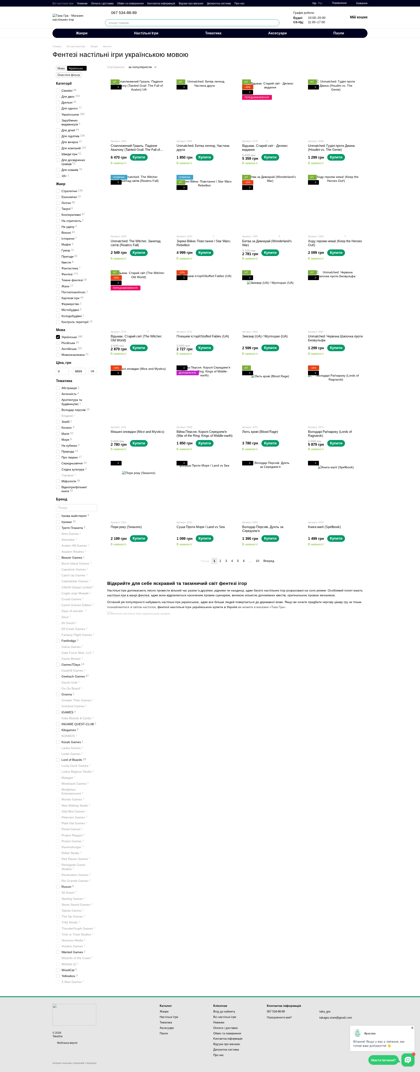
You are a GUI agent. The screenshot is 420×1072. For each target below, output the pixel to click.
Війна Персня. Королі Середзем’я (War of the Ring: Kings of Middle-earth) (205, 433)
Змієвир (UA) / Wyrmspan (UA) (265, 336)
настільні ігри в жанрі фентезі (128, 595)
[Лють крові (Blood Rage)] (270, 393)
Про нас (239, 3)
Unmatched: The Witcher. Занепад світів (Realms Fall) (136, 243)
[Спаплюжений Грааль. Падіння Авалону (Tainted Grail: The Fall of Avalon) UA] (139, 107)
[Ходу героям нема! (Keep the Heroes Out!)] (336, 203)
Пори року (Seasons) (126, 527)
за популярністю (140, 67)
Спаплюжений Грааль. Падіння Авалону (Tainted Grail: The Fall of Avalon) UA (135, 149)
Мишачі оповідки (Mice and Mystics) (137, 431)
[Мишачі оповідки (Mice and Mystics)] (139, 393)
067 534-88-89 (124, 13)
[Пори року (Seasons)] (139, 489)
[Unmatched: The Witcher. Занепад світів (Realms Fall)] (139, 203)
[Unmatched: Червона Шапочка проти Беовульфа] (336, 298)
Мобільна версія (66, 1042)
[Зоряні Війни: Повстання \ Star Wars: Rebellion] (205, 203)
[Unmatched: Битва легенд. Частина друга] (205, 107)
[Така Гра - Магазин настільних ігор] (74, 1014)
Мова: (61, 68)
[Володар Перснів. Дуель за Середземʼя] (270, 489)
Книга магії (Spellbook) (324, 527)
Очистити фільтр (69, 75)
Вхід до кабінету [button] (224, 1011)
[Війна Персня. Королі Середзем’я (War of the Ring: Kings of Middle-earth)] (205, 393)
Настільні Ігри (146, 33)
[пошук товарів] (275, 22)
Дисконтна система (219, 3)
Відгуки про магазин (191, 3)
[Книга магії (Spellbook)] (336, 489)
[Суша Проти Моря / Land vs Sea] (205, 489)
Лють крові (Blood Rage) (260, 431)
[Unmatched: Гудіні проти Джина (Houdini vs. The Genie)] (336, 107)
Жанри (82, 33)
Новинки (82, 3)
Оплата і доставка (102, 3)
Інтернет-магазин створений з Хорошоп (74, 1063)
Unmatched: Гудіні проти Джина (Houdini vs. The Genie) (331, 147)
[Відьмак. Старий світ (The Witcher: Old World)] (139, 298)
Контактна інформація (161, 3)
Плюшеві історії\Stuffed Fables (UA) (203, 336)
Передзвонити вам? (279, 1017)
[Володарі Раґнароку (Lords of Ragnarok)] (336, 393)
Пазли (338, 33)
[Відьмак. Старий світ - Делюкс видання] (270, 107)
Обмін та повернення (130, 3)
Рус (320, 3)
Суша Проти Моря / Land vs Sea (201, 527)
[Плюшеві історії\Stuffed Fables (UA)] (205, 298)
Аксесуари (277, 33)
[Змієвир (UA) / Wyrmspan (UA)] (270, 298)
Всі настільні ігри (63, 3)
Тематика (213, 33)
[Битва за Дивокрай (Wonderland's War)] (270, 203)
